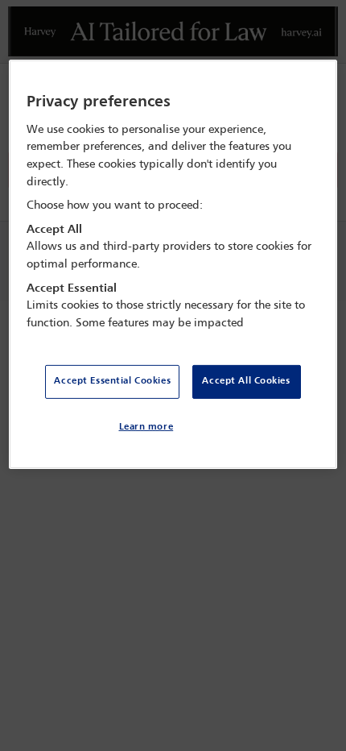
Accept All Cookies (246, 381)
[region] (173, 264)
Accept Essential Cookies (112, 381)
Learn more (146, 427)
